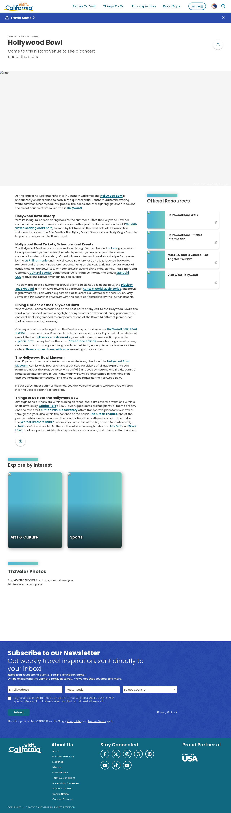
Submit (18, 712)
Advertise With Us (62, 788)
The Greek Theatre (103, 414)
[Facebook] (105, 754)
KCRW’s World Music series (102, 289)
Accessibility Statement (65, 783)
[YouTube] (217, 579)
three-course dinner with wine (47, 349)
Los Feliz (116, 426)
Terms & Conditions (63, 777)
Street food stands (82, 341)
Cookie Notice (60, 793)
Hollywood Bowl (111, 196)
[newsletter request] (127, 765)
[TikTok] (116, 765)
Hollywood (74, 208)
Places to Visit (84, 6)
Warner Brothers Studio (37, 422)
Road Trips (171, 6)
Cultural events (40, 272)
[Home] (18, 6)
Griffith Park (47, 406)
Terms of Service (97, 721)
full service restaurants (53, 337)
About (55, 751)
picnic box (25, 341)
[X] (116, 754)
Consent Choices (62, 799)
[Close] (226, 18)
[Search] (223, 6)
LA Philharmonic (36, 260)
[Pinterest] (212, 579)
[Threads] (138, 754)
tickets (112, 248)
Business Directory (63, 756)
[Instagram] (207, 579)
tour (21, 426)
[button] (218, 45)
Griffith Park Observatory (59, 410)
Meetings (57, 761)
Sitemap (57, 767)
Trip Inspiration (144, 6)
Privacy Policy (166, 712)
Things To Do (113, 6)
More (196, 6)
